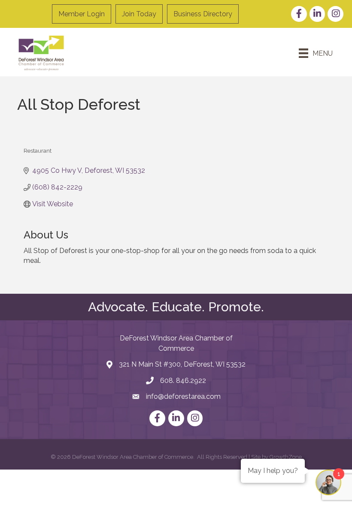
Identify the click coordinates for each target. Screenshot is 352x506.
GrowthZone (286, 457)
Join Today (139, 14)
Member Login (81, 14)
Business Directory (202, 14)
